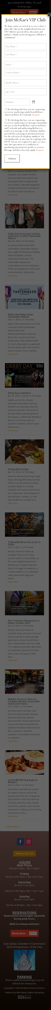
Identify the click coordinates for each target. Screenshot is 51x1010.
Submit (12, 158)
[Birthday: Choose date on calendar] (33, 102)
